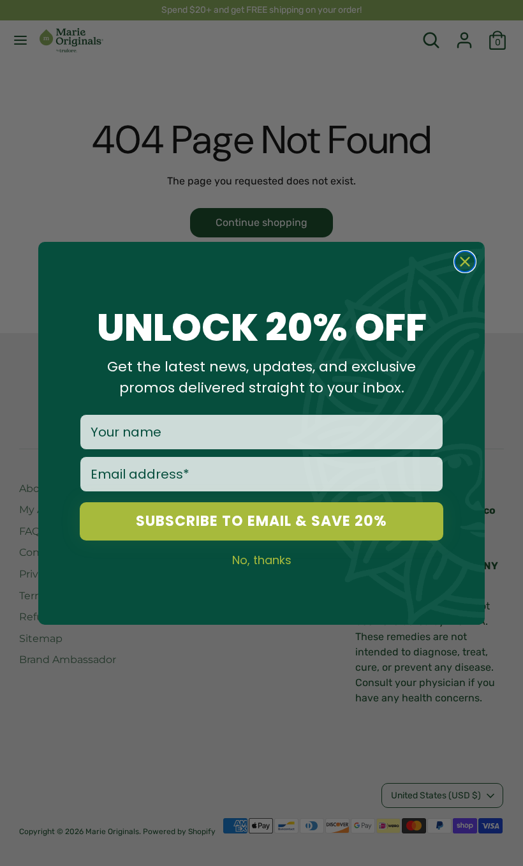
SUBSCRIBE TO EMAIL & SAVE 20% (261, 521)
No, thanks (261, 560)
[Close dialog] (465, 261)
